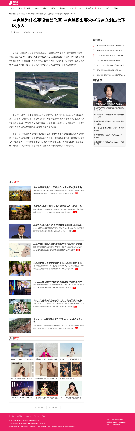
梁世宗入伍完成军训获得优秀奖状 (109, 104)
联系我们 (20, 416)
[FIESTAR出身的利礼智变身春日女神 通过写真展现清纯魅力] (71, 388)
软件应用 (89, 8)
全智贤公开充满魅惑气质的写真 (46, 378)
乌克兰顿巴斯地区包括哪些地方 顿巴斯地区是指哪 (57, 244)
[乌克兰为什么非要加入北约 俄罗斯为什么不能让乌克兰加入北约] (20, 212)
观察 (20, 8)
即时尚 (16, 32)
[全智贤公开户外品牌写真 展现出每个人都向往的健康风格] (71, 350)
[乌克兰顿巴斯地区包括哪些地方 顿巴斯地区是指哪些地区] (20, 250)
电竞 (108, 8)
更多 (76, 193)
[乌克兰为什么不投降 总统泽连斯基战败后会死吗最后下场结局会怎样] (20, 231)
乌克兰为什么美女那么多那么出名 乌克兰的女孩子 (57, 300)
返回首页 (40, 407)
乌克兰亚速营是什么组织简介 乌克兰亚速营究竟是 (57, 187)
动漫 (71, 8)
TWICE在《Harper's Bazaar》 (22, 398)
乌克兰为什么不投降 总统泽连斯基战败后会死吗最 (57, 225)
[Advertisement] (46, 44)
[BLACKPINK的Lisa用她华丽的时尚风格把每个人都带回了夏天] (22, 350)
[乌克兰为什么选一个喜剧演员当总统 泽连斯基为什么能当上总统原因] (20, 287)
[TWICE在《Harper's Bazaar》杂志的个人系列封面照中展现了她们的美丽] (22, 388)
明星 (28, 8)
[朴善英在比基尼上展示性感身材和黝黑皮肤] (46, 350)
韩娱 (45, 8)
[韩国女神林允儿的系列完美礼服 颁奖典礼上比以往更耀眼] (46, 388)
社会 (23, 14)
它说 (43, 416)
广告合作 (36, 416)
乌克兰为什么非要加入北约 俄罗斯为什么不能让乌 (57, 206)
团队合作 (28, 416)
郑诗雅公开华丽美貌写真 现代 (21, 378)
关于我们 (11, 416)
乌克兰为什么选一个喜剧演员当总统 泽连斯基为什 (57, 281)
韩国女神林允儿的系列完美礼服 (46, 398)
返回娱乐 (54, 407)
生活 (53, 8)
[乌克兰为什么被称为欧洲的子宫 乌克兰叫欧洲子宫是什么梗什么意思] (20, 268)
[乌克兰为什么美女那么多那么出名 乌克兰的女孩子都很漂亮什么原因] (20, 306)
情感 (79, 8)
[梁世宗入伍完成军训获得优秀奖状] (109, 94)
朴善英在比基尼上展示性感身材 (46, 359)
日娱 (37, 8)
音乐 (99, 8)
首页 (12, 8)
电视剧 (62, 8)
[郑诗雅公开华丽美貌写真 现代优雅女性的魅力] (22, 369)
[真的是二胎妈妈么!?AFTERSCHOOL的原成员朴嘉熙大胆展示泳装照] (71, 369)
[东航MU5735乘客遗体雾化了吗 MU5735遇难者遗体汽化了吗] (20, 325)
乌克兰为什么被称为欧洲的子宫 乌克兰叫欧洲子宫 (57, 263)
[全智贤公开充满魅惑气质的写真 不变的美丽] (46, 369)
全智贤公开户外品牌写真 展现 (70, 359)
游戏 (116, 8)
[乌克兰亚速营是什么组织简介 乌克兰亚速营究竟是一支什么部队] (20, 193)
